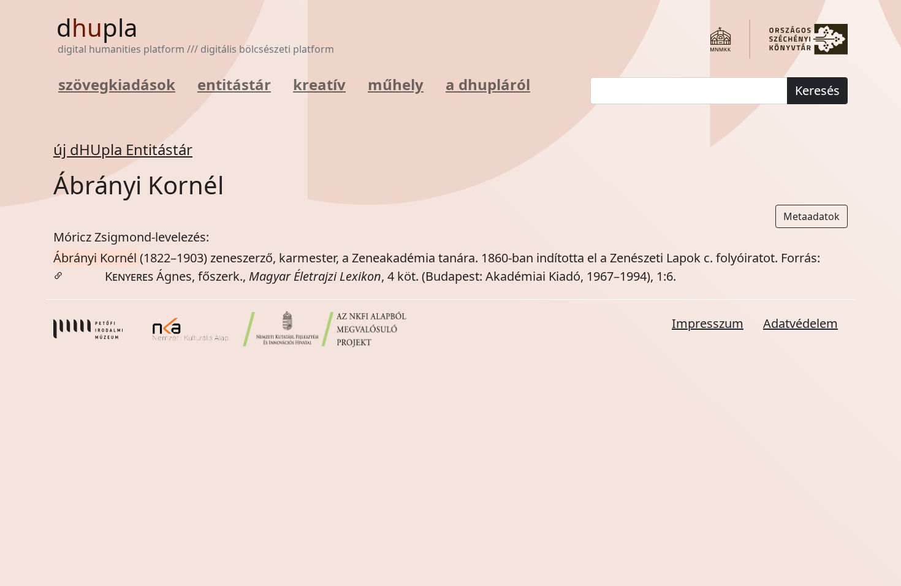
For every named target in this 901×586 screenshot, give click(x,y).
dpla (96, 27)
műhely (396, 84)
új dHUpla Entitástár (122, 149)
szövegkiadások (116, 84)
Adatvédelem (800, 323)
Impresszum (707, 323)
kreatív (319, 84)
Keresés (817, 90)
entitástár (234, 84)
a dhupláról (488, 84)
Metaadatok (811, 216)
